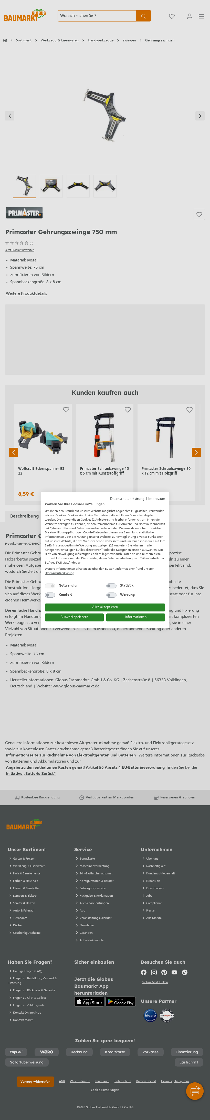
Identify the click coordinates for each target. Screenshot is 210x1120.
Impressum (156, 499)
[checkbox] (50, 585)
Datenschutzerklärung (127, 499)
